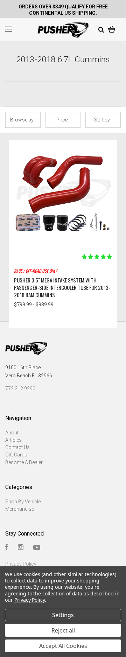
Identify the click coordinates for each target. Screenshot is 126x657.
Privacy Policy (20, 564)
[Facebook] (6, 548)
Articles (13, 440)
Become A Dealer (24, 462)
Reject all (63, 630)
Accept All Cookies (63, 646)
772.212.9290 (20, 388)
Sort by (102, 120)
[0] (111, 29)
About (12, 432)
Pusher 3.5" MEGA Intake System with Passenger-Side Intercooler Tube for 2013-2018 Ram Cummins (62, 287)
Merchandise (19, 509)
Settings (63, 615)
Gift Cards (16, 454)
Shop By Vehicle (23, 501)
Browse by (22, 120)
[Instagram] (20, 548)
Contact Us (17, 447)
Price (62, 120)
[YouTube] (36, 548)
